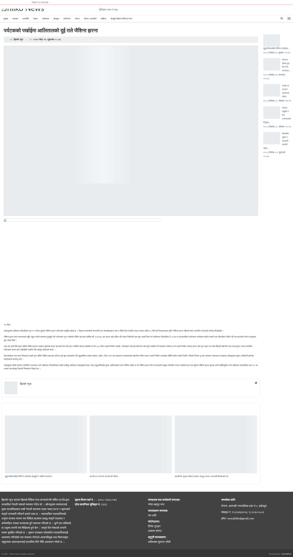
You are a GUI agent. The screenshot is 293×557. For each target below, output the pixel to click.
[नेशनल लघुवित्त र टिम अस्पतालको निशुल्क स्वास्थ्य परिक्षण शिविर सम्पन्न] (271, 112)
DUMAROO (286, 554)
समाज (35, 19)
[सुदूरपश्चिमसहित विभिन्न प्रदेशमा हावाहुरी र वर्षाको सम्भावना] (46, 444)
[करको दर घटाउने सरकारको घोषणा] (131, 444)
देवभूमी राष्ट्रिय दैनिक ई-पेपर (121, 19)
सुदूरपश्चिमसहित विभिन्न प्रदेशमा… (276, 48)
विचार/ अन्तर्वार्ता (90, 19)
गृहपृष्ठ (5, 19)
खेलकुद (56, 19)
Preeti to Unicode (40, 2)
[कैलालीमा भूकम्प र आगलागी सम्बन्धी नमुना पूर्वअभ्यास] (271, 138)
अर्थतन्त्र (45, 19)
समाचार (15, 19)
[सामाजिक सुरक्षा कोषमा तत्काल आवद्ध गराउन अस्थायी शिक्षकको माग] (216, 444)
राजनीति (26, 19)
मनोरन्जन (67, 19)
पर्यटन (77, 19)
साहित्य (103, 19)
